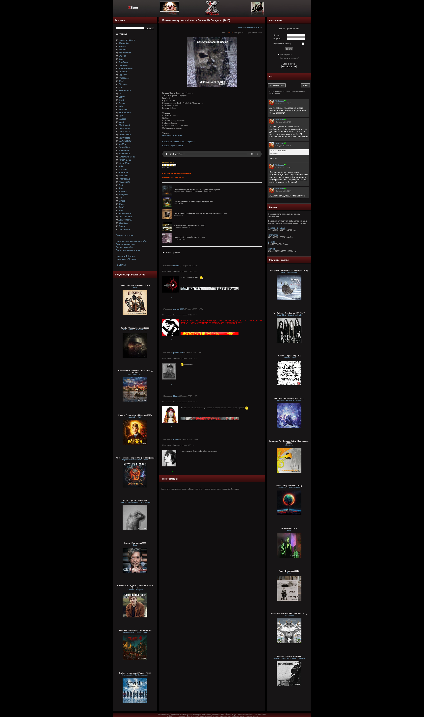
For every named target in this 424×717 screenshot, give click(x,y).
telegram (166, 135)
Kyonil (176, 440)
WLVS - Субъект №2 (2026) (135, 500)
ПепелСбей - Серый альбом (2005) (189, 237)
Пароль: (277, 39)
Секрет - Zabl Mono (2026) (135, 543)
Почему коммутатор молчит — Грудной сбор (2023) (197, 189)
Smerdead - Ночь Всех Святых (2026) (135, 630)
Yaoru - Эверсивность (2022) (289, 486)
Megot (176, 396)
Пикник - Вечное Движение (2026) (135, 285)
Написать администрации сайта (131, 241)
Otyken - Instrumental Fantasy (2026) (135, 673)
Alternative (242, 27)
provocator (178, 353)
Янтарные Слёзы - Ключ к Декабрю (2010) (289, 270)
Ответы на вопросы (125, 244)
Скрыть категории (124, 235)
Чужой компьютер (282, 43)
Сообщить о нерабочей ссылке (176, 173)
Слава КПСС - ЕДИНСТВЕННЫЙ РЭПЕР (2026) (135, 587)
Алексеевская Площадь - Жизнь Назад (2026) (135, 372)
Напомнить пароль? (289, 58)
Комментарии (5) (172, 253)
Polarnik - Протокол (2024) (289, 656)
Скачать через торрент (172, 146)
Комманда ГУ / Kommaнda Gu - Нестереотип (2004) (289, 442)
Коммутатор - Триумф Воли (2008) (189, 225)
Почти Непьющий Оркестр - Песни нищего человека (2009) (200, 213)
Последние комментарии (128, 250)
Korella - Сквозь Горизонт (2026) (135, 328)
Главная (123, 34)
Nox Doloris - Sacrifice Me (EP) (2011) (289, 313)
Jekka (230, 33)
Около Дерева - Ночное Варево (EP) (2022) (193, 201)
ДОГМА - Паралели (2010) (289, 356)
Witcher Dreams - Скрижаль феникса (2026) (135, 458)
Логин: (276, 35)
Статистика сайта (124, 247)
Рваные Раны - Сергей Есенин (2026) (135, 415)
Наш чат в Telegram (125, 256)
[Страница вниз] (158, 22)
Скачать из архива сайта (173, 142)
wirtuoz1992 (178, 309)
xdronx (176, 266)
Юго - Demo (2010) (289, 528)
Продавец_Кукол (276, 228)
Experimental (252, 27)
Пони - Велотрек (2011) (289, 571)
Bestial (271, 242)
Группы (121, 265)
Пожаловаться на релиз (173, 177)
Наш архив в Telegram (126, 259)
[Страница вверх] (158, 19)
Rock (260, 27)
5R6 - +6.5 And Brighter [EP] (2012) (289, 398)
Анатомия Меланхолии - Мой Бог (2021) (289, 614)
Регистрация (286, 55)
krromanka (177, 135)
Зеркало (191, 142)
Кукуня (271, 249)
